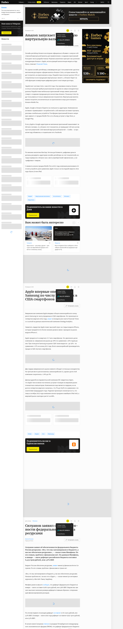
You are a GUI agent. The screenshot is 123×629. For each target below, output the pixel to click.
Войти (102, 2)
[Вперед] (82, 167)
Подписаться (33, 201)
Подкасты (62, 2)
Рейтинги (46, 2)
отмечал (46, 624)
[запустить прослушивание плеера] (71, 30)
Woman (80, 2)
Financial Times (42, 64)
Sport (86, 2)
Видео (69, 2)
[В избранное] (77, 163)
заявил (55, 551)
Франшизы (54, 2)
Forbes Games (34, 2)
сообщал (46, 584)
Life (75, 2)
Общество (57, 228)
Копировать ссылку (73, 45)
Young (92, 2)
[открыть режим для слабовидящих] (67, 30)
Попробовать (61, 43)
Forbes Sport (58, 462)
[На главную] (5, 2)
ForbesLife (29, 228)
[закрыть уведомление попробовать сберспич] (71, 35)
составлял (57, 613)
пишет (49, 304)
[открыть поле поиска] (108, 2)
